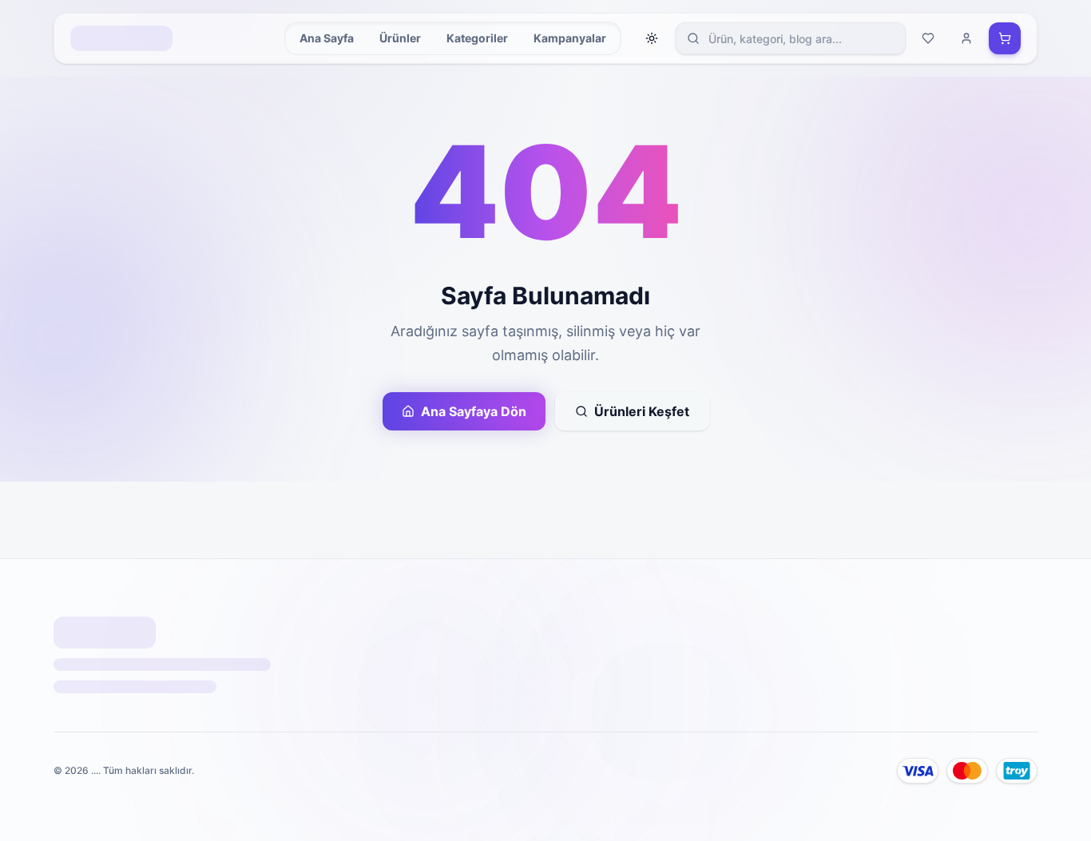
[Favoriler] (928, 38)
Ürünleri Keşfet (641, 411)
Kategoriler (477, 38)
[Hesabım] (966, 38)
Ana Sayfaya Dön (473, 411)
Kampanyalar (570, 38)
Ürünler (400, 38)
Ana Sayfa (327, 38)
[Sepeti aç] (1005, 38)
